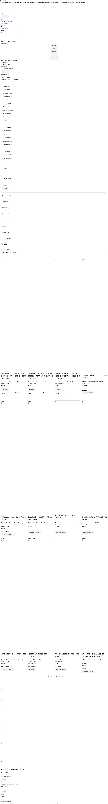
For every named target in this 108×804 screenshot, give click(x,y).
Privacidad (3, 791)
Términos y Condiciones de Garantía (9, 784)
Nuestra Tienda (4, 789)
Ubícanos (3, 779)
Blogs (2, 794)
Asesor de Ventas (5, 799)
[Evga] (54, 403)
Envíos (2, 781)
